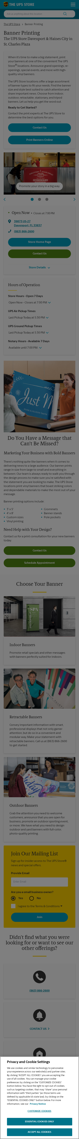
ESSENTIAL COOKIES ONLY (39, 1121)
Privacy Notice (38, 1104)
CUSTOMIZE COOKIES (39, 1111)
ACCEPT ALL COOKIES (39, 1132)
